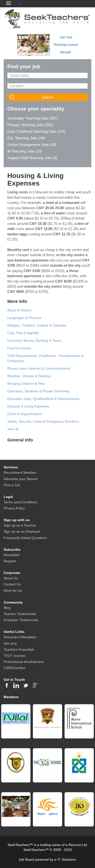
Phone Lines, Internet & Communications (38, 368)
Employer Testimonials (21, 620)
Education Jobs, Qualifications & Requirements (43, 399)
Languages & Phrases (24, 318)
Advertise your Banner (21, 479)
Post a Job (12, 485)
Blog (7, 608)
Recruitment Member (20, 472)
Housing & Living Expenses (28, 406)
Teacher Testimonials (20, 614)
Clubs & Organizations (24, 414)
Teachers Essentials (19, 649)
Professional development (24, 662)
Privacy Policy (14, 508)
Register (10, 561)
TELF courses (14, 656)
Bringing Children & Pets (26, 383)
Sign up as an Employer (22, 531)
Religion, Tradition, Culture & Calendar (36, 325)
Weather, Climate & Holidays (29, 376)
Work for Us (13, 591)
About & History (19, 310)
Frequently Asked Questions (25, 538)
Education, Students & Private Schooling (38, 391)
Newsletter (12, 555)
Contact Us (12, 584)
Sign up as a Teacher (20, 525)
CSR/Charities (14, 668)
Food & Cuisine (19, 348)
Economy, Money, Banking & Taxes (34, 340)
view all (13, 429)
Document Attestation (20, 637)
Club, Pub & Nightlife (23, 333)
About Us (11, 578)
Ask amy (10, 643)
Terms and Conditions (20, 502)
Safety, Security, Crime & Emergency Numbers (43, 421)
